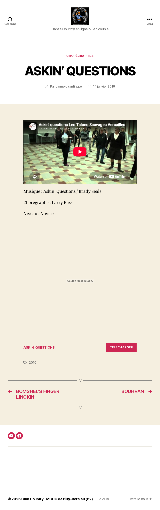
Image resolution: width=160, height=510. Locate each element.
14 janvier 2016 (104, 86)
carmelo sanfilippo (69, 86)
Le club (103, 499)
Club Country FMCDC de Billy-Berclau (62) (57, 499)
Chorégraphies (79, 56)
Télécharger (121, 347)
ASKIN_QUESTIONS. (39, 347)
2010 (32, 362)
